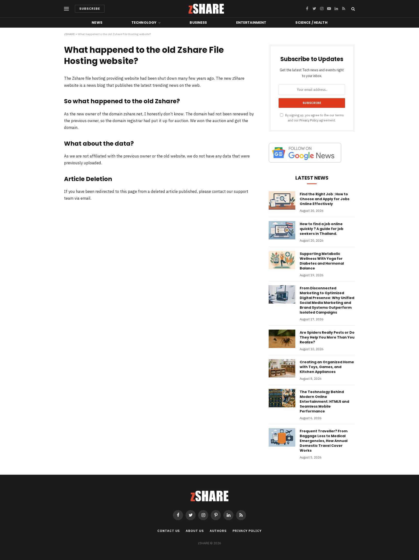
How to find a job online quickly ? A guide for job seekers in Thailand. (321, 228)
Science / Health (311, 22)
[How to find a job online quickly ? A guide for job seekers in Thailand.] (282, 230)
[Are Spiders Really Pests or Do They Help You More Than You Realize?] (282, 339)
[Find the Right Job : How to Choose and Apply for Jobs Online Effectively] (282, 200)
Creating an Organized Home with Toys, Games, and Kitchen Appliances (327, 367)
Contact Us (168, 531)
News (97, 22)
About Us (194, 531)
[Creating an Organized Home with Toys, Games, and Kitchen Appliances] (282, 368)
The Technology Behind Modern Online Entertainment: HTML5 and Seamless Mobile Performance (324, 401)
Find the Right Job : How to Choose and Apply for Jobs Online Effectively (324, 199)
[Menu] (66, 8)
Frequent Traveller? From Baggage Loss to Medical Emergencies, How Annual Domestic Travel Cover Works (323, 441)
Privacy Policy (308, 120)
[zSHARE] (206, 8)
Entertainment (251, 22)
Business (198, 22)
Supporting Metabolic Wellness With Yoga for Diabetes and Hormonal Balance (322, 261)
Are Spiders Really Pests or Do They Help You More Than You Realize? (327, 337)
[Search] (352, 8)
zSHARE (69, 34)
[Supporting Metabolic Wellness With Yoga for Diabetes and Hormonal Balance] (282, 260)
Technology (143, 22)
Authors (218, 531)
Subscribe (89, 9)
